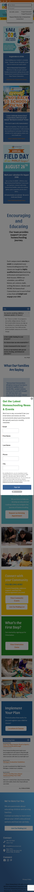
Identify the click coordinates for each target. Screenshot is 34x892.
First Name (6, 436)
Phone (5, 454)
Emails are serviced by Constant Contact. (13, 482)
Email (5, 426)
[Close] (32, 398)
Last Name (6, 445)
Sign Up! (17, 487)
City (4, 464)
